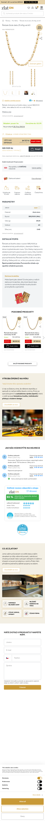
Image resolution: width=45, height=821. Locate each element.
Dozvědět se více (11, 405)
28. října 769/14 (19, 127)
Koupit (38, 149)
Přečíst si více (6, 112)
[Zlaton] (7, 8)
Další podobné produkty (22, 363)
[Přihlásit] (32, 8)
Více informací (36, 178)
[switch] (39, 781)
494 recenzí (39, 100)
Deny (22, 816)
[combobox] (22, 13)
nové (35, 207)
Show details (36, 795)
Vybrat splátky (36, 168)
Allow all (22, 802)
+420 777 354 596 (25, 156)
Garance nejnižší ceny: (10, 150)
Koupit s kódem (36, 141)
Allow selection (22, 809)
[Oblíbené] (29, 8)
